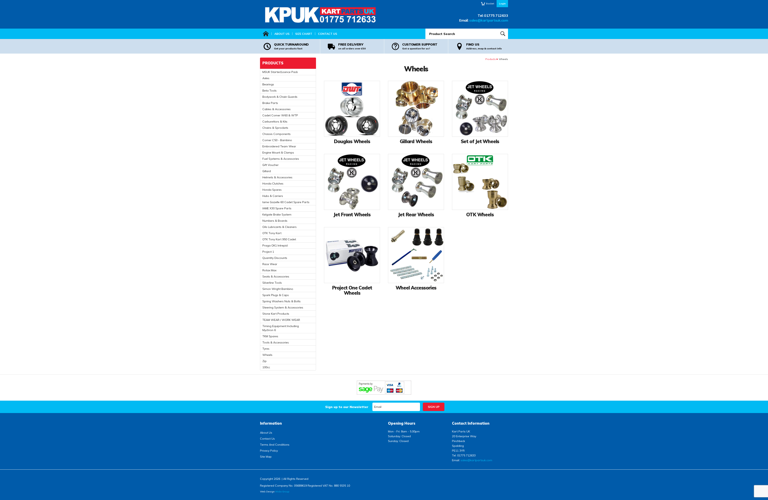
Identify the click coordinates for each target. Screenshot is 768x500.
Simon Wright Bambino (277, 289)
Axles (265, 78)
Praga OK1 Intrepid (275, 245)
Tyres (265, 348)
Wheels (267, 355)
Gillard (266, 171)
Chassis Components (276, 134)
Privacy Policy (269, 450)
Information (271, 423)
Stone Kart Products (275, 313)
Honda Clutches (272, 183)
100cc (266, 367)
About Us (281, 34)
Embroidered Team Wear (279, 146)
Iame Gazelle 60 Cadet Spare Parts (285, 202)
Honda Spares (272, 190)
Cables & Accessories (276, 109)
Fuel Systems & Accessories (280, 159)
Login (502, 3)
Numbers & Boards (274, 221)
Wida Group (282, 491)
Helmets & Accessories (277, 177)
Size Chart (303, 34)
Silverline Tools (272, 282)
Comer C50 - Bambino (277, 140)
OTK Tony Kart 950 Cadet (279, 239)
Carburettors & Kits (274, 121)
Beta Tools (269, 90)
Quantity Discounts (274, 258)
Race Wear (269, 264)
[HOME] (265, 34)
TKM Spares (270, 336)
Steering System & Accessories (282, 307)
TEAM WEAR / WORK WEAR (281, 320)
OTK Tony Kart (271, 233)
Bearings (268, 84)
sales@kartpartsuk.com (488, 20)
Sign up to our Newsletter (346, 407)
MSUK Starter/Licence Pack (280, 72)
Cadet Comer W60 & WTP (280, 115)
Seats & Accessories (275, 276)
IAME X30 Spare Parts (276, 208)
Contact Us (327, 34)
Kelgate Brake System (276, 214)
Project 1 (268, 251)
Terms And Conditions (274, 444)
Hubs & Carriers (272, 196)
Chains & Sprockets (275, 128)
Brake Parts (270, 103)
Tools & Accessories (275, 342)
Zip (264, 361)
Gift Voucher (270, 165)
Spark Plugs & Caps (275, 295)
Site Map (266, 456)
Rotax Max (269, 270)
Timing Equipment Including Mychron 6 (280, 328)
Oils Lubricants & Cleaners (279, 227)
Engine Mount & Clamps (278, 152)
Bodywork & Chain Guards (279, 97)
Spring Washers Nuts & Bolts (281, 301)
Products (490, 59)
